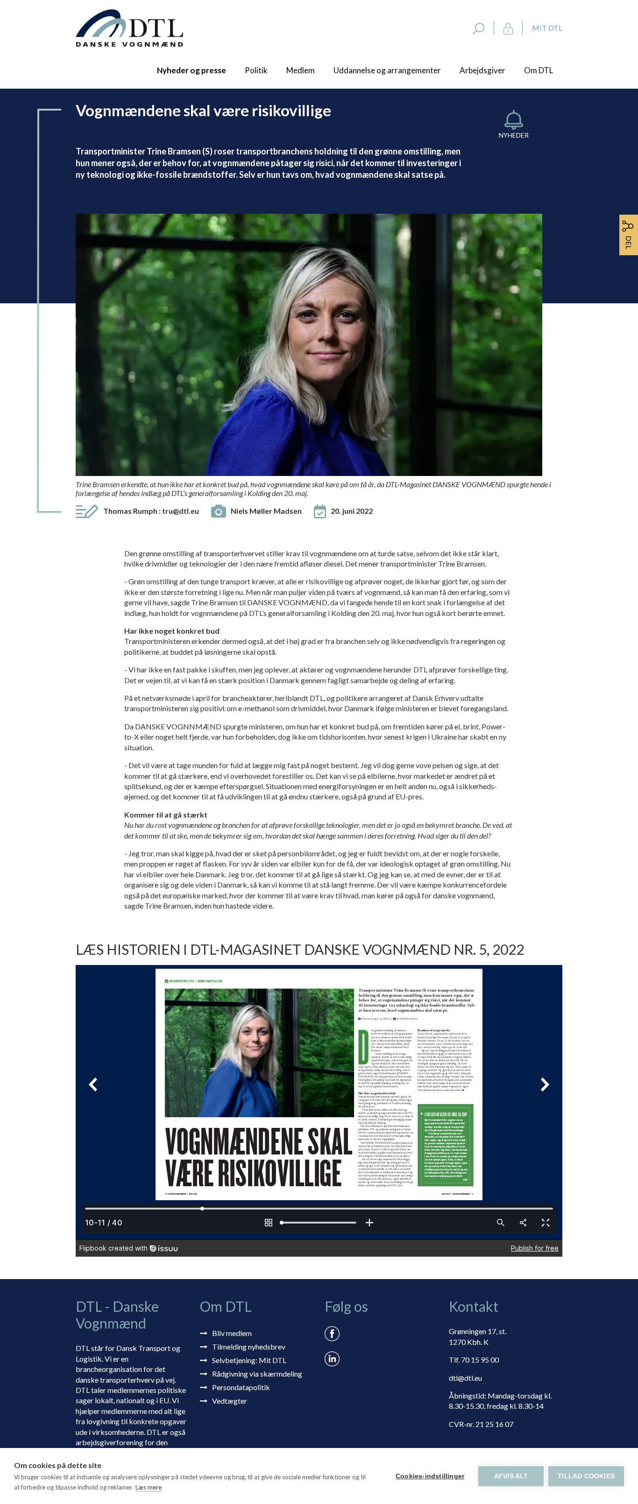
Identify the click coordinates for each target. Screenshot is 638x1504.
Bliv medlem (232, 1333)
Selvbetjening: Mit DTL (249, 1360)
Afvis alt (511, 1476)
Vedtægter (229, 1400)
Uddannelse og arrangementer (387, 70)
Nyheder (514, 135)
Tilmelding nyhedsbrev (248, 1346)
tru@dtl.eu (180, 510)
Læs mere (148, 1487)
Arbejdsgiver (482, 70)
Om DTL (538, 70)
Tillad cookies (586, 1476)
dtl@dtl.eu (465, 1377)
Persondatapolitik (241, 1387)
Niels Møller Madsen (266, 510)
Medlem (300, 70)
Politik (256, 70)
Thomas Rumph (151, 510)
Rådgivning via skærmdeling (257, 1373)
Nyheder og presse (191, 70)
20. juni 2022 (352, 510)
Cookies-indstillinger (430, 1476)
